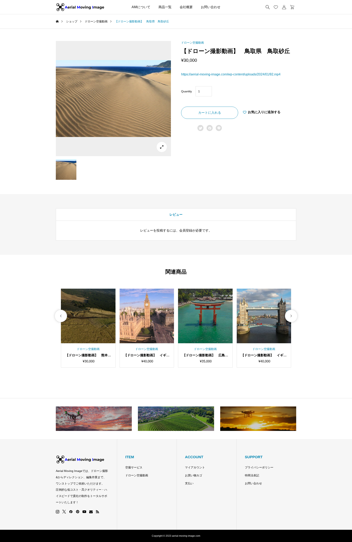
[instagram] (57, 512)
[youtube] (84, 511)
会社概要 (186, 7)
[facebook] (71, 511)
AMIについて (141, 7)
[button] (61, 316)
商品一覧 (165, 7)
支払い (189, 483)
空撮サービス (133, 467)
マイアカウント (195, 467)
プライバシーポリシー (259, 467)
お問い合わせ (210, 7)
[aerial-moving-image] (80, 7)
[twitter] (64, 511)
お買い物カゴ (193, 475)
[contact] (91, 511)
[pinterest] (77, 511)
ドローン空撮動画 (192, 42)
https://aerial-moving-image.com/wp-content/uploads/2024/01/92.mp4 (230, 74)
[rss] (97, 511)
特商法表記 (252, 475)
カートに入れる (209, 112)
